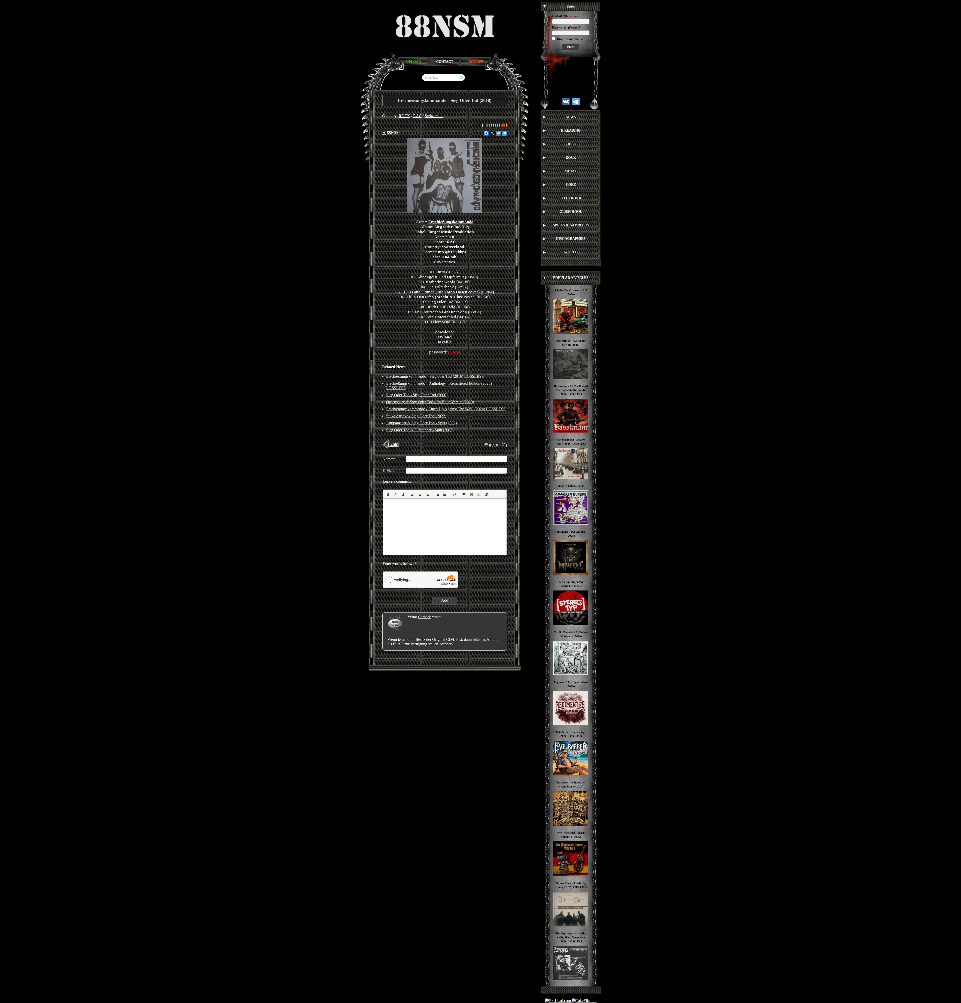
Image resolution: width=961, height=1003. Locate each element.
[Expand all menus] (545, 104)
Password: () (566, 27)
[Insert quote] (464, 494)
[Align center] (419, 494)
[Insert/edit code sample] (471, 494)
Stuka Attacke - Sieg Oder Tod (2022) (416, 416)
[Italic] (395, 494)
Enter (570, 47)
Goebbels (424, 617)
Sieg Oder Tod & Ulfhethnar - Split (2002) (419, 430)
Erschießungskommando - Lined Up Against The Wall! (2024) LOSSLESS (446, 409)
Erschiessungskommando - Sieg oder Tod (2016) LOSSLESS (435, 376)
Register (571, 16)
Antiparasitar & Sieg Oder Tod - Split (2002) (421, 423)
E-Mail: (557, 16)
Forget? (574, 27)
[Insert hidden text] (486, 494)
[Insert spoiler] (479, 494)
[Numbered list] (444, 494)
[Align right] (427, 494)
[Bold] (387, 494)
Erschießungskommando (450, 222)
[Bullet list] (437, 494)
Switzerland (434, 116)
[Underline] (402, 494)
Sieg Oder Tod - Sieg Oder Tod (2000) (416, 395)
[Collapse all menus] (594, 104)
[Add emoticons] (454, 494)
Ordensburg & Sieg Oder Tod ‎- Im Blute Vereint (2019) (430, 402)
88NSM (393, 132)
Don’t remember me (570, 39)
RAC (417, 116)
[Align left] (412, 494)
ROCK (404, 116)
